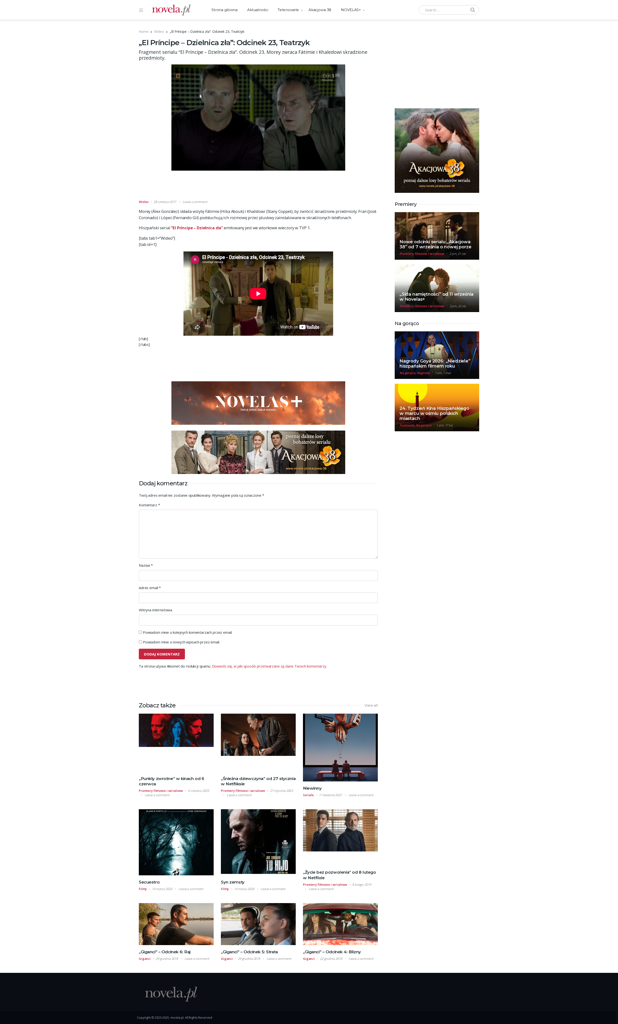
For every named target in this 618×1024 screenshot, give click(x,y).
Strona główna (224, 9)
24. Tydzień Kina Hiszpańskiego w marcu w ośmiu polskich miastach (434, 413)
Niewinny (312, 788)
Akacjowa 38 (320, 9)
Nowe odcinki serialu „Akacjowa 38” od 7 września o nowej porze (435, 244)
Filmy (143, 889)
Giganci (145, 958)
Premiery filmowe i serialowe (161, 790)
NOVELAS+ (351, 9)
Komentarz (149, 504)
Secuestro (149, 882)
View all (371, 705)
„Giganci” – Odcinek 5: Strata (249, 951)
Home (143, 31)
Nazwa (146, 565)
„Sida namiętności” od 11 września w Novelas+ (436, 297)
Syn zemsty (233, 882)
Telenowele (288, 9)
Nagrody (423, 373)
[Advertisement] (258, 187)
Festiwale (407, 425)
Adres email (150, 587)
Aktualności (257, 9)
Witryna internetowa (155, 609)
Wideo (159, 31)
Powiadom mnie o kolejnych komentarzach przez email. (187, 632)
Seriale (308, 795)
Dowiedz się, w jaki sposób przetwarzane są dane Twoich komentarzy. (269, 666)
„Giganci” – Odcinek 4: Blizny (332, 951)
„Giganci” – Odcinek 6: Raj (164, 951)
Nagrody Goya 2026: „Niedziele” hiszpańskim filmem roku (435, 363)
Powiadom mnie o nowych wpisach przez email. (181, 642)
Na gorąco (407, 373)
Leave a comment (195, 202)
